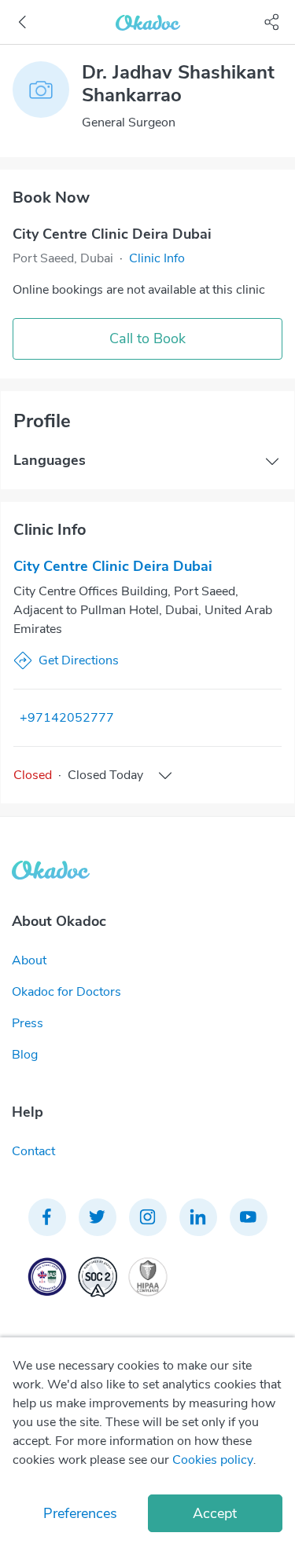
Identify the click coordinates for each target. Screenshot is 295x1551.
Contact (33, 1151)
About (29, 960)
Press (27, 1023)
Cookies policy (212, 1460)
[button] (157, 258)
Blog (25, 1054)
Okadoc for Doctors (66, 991)
